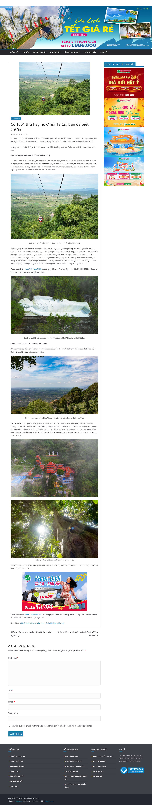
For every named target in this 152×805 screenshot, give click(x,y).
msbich (25, 134)
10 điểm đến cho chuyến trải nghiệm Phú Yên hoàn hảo (77, 634)
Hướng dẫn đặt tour (73, 761)
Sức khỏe (14, 786)
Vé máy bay (98, 776)
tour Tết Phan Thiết (33, 269)
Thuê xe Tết (55, 52)
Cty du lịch (97, 756)
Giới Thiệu (14, 52)
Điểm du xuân (90, 52)
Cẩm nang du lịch (72, 52)
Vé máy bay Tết (16, 781)
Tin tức (26, 52)
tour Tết (104, 52)
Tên (10, 690)
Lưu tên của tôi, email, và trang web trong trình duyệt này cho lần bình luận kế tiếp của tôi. (52, 726)
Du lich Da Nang (99, 766)
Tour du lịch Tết (16, 761)
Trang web (13, 713)
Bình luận (13, 658)
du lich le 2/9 (98, 771)
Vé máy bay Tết (39, 52)
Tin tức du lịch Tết (17, 756)
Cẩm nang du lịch (17, 766)
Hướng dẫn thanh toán (74, 766)
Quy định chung (71, 756)
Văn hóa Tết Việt (17, 776)
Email (11, 701)
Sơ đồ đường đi (71, 771)
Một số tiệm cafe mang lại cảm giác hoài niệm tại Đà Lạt (42, 623)
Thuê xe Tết (15, 771)
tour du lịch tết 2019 (33, 615)
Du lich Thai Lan (99, 761)
